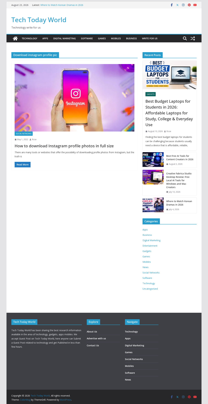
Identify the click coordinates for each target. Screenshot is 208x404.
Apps (45, 38)
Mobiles (116, 38)
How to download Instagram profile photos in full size (64, 145)
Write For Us (149, 38)
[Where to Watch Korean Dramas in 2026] (153, 205)
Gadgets (150, 94)
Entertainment (150, 245)
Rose (34, 139)
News (146, 267)
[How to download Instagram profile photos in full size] (74, 98)
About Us (92, 331)
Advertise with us (96, 338)
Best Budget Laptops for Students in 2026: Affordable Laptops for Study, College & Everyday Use (169, 112)
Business (131, 38)
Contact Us (93, 345)
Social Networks (23, 133)
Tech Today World (38, 19)
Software (87, 38)
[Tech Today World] (15, 38)
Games (102, 38)
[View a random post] (193, 38)
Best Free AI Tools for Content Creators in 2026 (179, 157)
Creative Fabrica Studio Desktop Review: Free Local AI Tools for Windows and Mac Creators (178, 180)
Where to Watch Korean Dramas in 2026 (61, 5)
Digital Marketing (64, 38)
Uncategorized (150, 288)
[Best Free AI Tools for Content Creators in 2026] (153, 160)
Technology (29, 38)
